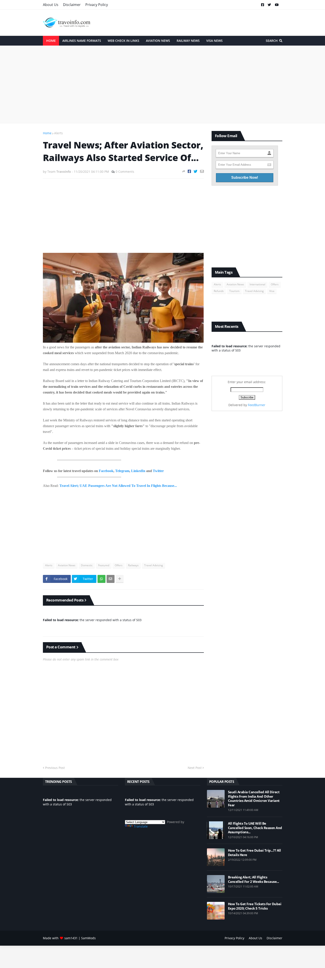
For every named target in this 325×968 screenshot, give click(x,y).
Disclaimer (72, 4)
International (257, 284)
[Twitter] (195, 171)
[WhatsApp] (101, 579)
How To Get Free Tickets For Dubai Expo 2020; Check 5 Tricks (254, 906)
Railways (133, 565)
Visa (271, 291)
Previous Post (55, 768)
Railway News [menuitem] (188, 40)
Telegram (122, 471)
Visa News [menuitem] (214, 40)
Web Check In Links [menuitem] (123, 40)
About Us (50, 4)
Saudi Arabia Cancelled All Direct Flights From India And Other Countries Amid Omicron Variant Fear (254, 798)
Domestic (87, 565)
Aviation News (66, 565)
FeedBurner (256, 405)
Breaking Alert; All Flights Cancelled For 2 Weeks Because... (253, 879)
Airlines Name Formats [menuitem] (81, 40)
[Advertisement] (162, 84)
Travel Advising (153, 565)
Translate (141, 826)
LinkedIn (138, 471)
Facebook (106, 471)
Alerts (58, 133)
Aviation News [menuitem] (158, 40)
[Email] (202, 171)
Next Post (195, 768)
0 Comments (125, 171)
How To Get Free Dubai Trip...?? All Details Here (254, 852)
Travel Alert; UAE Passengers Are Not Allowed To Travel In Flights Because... (118, 486)
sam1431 (71, 938)
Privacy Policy (96, 4)
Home (47, 133)
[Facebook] (189, 171)
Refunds (219, 291)
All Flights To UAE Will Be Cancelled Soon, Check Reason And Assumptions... (255, 827)
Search (272, 40)
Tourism (234, 291)
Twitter (158, 471)
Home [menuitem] (51, 40)
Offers (118, 565)
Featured (103, 565)
